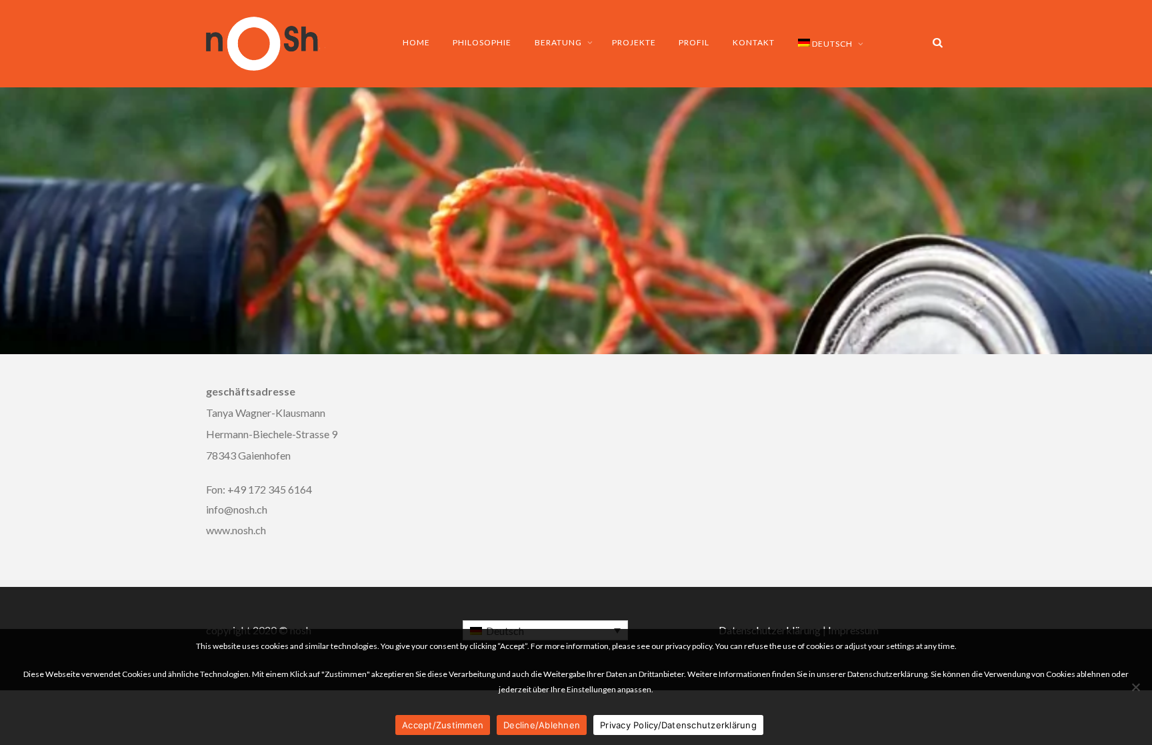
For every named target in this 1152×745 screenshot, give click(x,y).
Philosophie (482, 42)
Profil (694, 42)
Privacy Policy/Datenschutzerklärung (678, 725)
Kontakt (754, 42)
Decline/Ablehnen (541, 725)
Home (416, 42)
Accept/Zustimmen (442, 725)
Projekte (634, 42)
